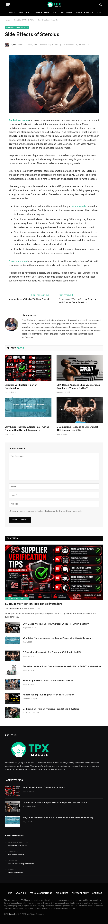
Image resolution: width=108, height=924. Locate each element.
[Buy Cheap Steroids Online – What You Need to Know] (12, 684)
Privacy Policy (84, 13)
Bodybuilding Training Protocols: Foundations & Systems (51, 709)
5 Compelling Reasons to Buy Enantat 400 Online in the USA (77, 428)
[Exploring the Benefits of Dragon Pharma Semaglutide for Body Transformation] (12, 670)
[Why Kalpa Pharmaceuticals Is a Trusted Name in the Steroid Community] (28, 410)
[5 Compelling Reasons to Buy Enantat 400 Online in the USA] (80, 410)
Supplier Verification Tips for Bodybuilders (21, 386)
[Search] (100, 4)
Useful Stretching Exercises (21, 864)
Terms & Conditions (44, 13)
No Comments (69, 45)
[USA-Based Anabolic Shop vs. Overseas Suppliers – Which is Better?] (80, 368)
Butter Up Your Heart (17, 846)
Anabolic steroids (19, 120)
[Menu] (8, 4)
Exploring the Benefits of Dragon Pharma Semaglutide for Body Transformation (62, 666)
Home (12, 13)
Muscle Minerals (15, 872)
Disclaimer (66, 13)
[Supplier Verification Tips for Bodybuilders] (28, 368)
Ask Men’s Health (16, 855)
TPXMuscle (11, 914)
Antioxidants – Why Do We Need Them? (29, 299)
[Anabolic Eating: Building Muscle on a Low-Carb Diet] (12, 698)
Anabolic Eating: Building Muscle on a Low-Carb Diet (48, 695)
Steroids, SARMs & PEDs (17, 27)
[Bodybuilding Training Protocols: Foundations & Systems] (12, 712)
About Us (24, 13)
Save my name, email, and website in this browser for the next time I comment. (47, 511)
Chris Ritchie (18, 45)
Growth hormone (18, 261)
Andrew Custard (14, 608)
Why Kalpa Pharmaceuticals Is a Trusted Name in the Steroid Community (27, 428)
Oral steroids (79, 206)
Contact (97, 893)
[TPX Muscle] (54, 4)
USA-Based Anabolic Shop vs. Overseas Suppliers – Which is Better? (78, 386)
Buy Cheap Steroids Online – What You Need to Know (48, 680)
